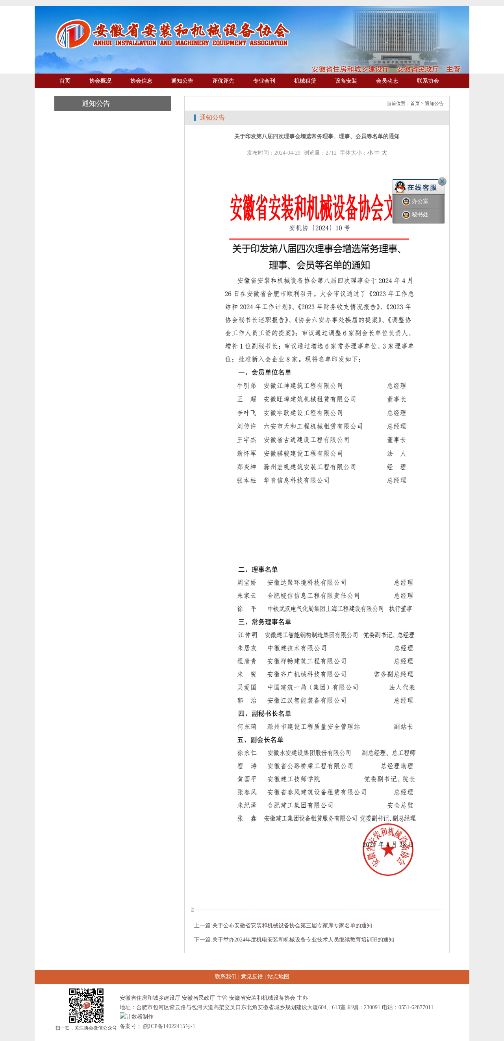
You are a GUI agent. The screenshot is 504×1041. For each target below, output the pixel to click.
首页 (64, 81)
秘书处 (420, 215)
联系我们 (226, 977)
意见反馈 (252, 977)
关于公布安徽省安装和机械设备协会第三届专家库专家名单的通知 (292, 925)
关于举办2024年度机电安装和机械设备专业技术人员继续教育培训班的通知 (303, 940)
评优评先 (223, 81)
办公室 (420, 201)
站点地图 (278, 977)
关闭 (442, 181)
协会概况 (100, 81)
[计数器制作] (137, 1017)
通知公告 (182, 81)
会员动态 (387, 81)
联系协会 (428, 81)
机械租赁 (305, 81)
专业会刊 (264, 81)
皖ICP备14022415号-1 (168, 1026)
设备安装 (346, 81)
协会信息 (141, 81)
